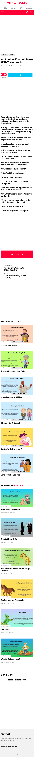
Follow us (27, 12)
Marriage (21, 394)
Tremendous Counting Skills (13, 371)
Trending (29, 8)
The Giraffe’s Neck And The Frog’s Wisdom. (15, 569)
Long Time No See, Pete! (11, 475)
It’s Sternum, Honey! (9, 345)
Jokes (21, 342)
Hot (21, 8)
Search (30, 12)
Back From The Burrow (10, 509)
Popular (13, 8)
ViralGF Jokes (17, 2)
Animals (18, 485)
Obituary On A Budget (10, 423)
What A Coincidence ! (10, 659)
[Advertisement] (17, 33)
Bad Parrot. (6, 629)
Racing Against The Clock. (12, 600)
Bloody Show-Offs (9, 539)
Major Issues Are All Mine (11, 397)
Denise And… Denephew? (11, 449)
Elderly (14, 342)
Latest (5, 8)
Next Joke (16, 254)
